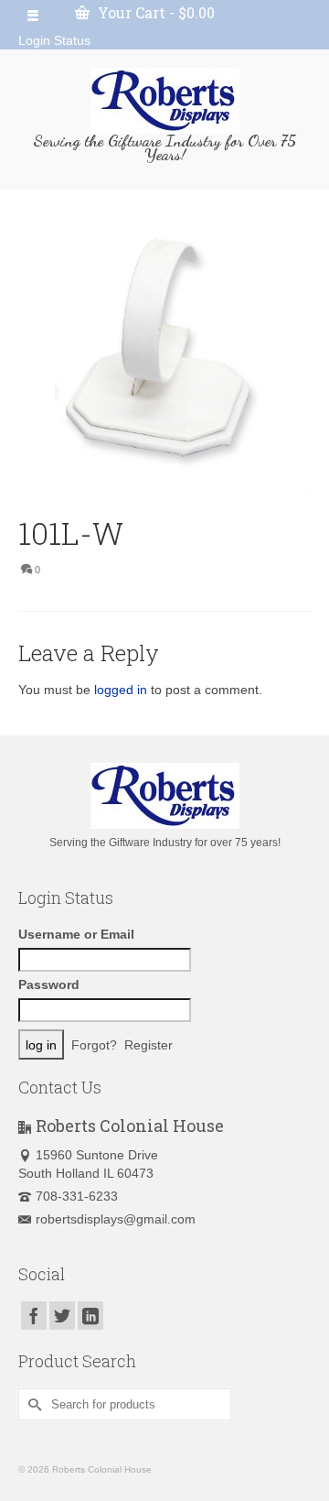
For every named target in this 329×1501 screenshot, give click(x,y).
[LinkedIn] (90, 1315)
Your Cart (154, 12)
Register (148, 1045)
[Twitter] (62, 1315)
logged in (120, 689)
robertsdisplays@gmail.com (116, 1219)
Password (49, 984)
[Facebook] (34, 1315)
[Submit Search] (32, 1404)
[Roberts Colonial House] (164, 101)
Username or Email (76, 934)
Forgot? (94, 1045)
